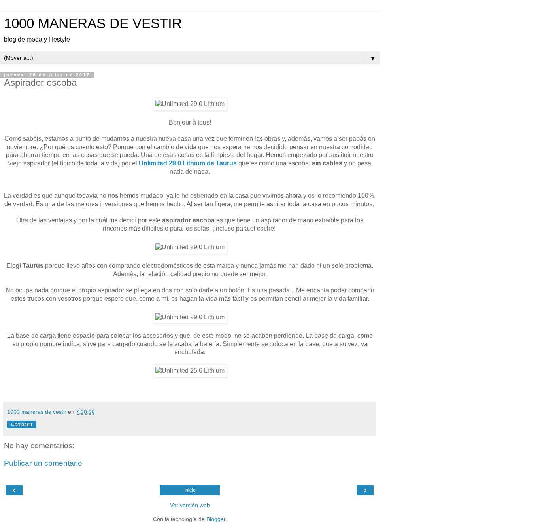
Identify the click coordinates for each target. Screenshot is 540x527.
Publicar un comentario (43, 463)
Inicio (190, 490)
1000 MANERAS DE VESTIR (93, 23)
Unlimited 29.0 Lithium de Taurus (188, 163)
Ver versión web (190, 505)
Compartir (21, 424)
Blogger (215, 519)
